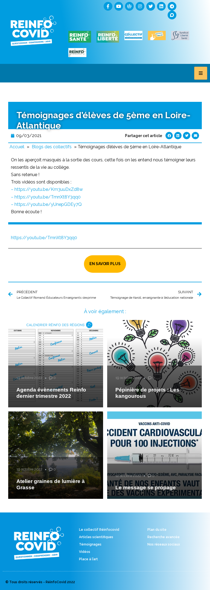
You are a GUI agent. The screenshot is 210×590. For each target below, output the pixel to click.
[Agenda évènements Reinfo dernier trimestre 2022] (55, 363)
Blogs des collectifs (52, 146)
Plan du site (157, 530)
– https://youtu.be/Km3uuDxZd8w (47, 189)
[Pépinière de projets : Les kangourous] (154, 363)
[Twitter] (150, 6)
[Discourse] (172, 15)
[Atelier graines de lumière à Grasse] (55, 455)
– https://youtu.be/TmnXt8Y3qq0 (46, 197)
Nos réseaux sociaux (163, 544)
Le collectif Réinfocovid (99, 530)
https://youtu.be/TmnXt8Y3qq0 (44, 237)
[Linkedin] (161, 6)
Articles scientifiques (96, 537)
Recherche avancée (163, 537)
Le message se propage (145, 487)
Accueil (17, 146)
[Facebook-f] (108, 6)
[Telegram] (172, 6)
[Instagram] (140, 6)
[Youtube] (118, 6)
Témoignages (90, 544)
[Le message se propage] (154, 455)
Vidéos (84, 552)
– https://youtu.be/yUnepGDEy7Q (46, 204)
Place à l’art (88, 559)
